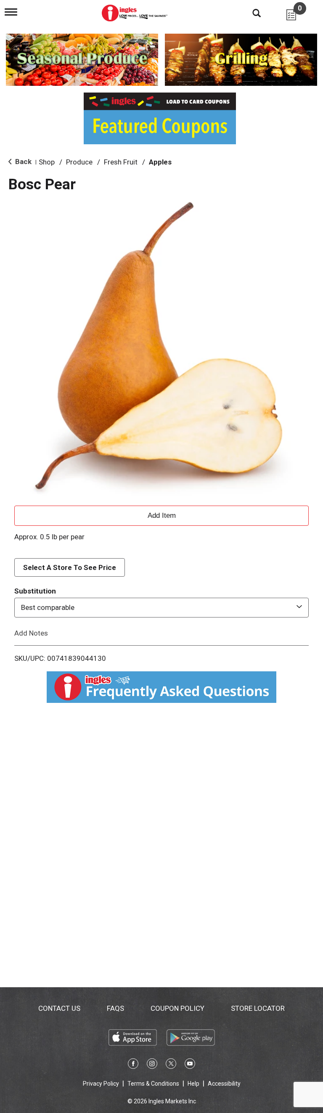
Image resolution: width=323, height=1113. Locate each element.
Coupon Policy (177, 1008)
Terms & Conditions (153, 1083)
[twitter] (171, 1065)
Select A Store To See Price (69, 567)
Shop (47, 162)
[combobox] (161, 607)
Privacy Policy (101, 1083)
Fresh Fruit (121, 162)
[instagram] (152, 1065)
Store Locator (258, 1008)
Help (193, 1083)
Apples (160, 162)
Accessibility (224, 1083)
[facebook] (133, 1065)
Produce (79, 162)
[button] (161, 514)
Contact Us (59, 1008)
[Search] (250, 12)
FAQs (115, 1008)
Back (22, 161)
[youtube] (190, 1065)
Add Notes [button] (31, 632)
